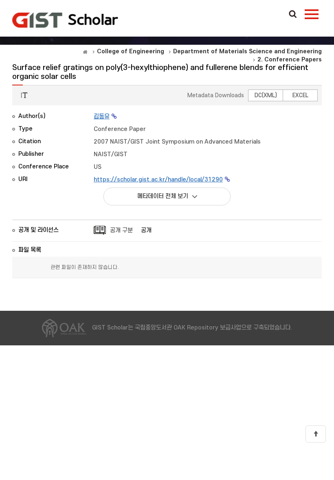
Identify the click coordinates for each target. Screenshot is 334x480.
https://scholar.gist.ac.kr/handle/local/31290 (158, 179)
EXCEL (300, 95)
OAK (65, 20)
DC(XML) (266, 95)
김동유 (102, 116)
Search (293, 14)
